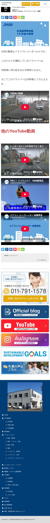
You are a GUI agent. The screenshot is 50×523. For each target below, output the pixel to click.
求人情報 (10, 491)
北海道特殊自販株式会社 (16, 519)
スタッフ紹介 (11, 494)
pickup (14, 11)
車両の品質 (10, 425)
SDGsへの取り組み (13, 485)
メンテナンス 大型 (13, 454)
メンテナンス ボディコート (15, 458)
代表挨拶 (10, 481)
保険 (8, 448)
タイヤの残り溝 (41, 260)
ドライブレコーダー (30, 11)
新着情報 (6, 501)
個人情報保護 (8, 504)
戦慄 (39, 11)
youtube (20, 11)
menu (45, 4)
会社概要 (10, 478)
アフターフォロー (9, 435)
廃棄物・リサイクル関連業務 (12, 471)
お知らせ (15, 10)
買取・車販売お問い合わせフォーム (14, 511)
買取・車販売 (35, 3)
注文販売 (10, 421)
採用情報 (6, 488)
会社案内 (6, 474)
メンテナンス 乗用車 (13, 451)
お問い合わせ (26, 3)
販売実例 (6, 431)
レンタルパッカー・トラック (12, 465)
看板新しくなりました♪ (11, 255)
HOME (6, 415)
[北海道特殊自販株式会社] (7, 4)
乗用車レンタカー (9, 468)
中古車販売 (7, 418)
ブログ (6, 498)
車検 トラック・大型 (13, 441)
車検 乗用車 (11, 438)
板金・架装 (10, 444)
